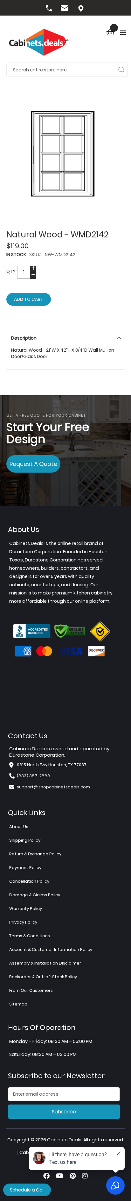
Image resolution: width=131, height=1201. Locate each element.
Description (24, 338)
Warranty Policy (25, 909)
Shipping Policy (24, 840)
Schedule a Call (27, 1190)
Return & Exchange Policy (35, 854)
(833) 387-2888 (49, 9)
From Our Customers (31, 990)
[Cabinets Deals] (39, 43)
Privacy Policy (23, 922)
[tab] (65, 337)
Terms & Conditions (29, 936)
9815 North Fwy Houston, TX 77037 (81, 9)
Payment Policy (25, 868)
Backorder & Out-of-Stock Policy (43, 977)
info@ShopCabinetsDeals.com (65, 9)
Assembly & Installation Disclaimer (45, 963)
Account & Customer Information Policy (50, 949)
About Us (18, 827)
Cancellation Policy (29, 881)
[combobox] (67, 69)
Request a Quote (33, 464)
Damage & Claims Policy (34, 895)
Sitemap (18, 1004)
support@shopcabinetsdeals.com (53, 787)
